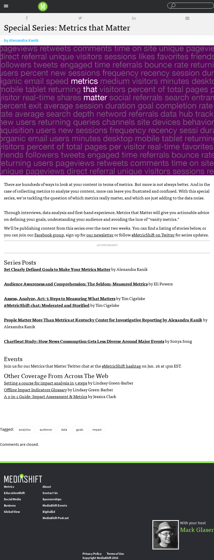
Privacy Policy (92, 554)
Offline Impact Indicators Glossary (35, 389)
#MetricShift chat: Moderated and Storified (47, 305)
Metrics (9, 487)
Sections (6, 6)
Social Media (12, 499)
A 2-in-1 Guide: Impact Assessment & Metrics (45, 396)
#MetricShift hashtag (121, 365)
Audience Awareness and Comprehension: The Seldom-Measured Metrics (76, 283)
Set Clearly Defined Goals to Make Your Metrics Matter (57, 269)
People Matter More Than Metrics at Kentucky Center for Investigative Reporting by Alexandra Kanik (103, 319)
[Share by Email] (187, 18)
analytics (25, 430)
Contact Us (50, 493)
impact (97, 430)
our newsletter (100, 234)
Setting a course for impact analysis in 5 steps (45, 382)
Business (10, 505)
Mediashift (42, 6)
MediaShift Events (55, 505)
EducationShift (14, 493)
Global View (12, 512)
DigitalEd (49, 512)
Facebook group (49, 234)
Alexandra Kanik (24, 40)
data (64, 430)
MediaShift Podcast (56, 518)
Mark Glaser (197, 529)
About (47, 487)
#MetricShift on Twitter (153, 234)
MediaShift (23, 478)
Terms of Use (115, 554)
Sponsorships (52, 499)
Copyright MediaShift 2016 (100, 558)
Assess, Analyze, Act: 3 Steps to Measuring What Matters (59, 298)
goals (79, 430)
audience (46, 430)
